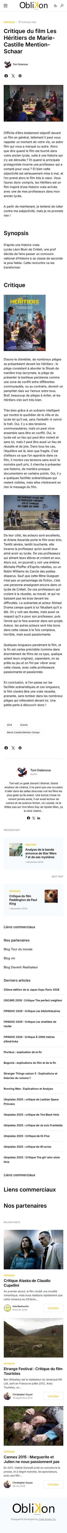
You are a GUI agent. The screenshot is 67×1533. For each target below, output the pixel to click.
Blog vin (9, 958)
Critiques (9, 22)
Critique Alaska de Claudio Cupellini (27, 1283)
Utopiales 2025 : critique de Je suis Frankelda (33, 1125)
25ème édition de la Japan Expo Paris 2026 (31, 989)
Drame (24, 724)
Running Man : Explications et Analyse (28, 1088)
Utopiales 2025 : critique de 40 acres (27, 1146)
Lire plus (53, 1308)
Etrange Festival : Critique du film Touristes (33, 1371)
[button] (5, 5)
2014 (9, 724)
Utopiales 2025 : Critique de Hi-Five (27, 1136)
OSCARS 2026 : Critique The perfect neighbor (33, 1000)
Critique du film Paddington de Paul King (23, 899)
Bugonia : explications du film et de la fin (30, 1062)
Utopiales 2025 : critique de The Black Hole (31, 1114)
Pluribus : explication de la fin (23, 1052)
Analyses (30, 844)
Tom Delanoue (20, 64)
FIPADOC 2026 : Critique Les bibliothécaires (32, 1011)
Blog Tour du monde (18, 949)
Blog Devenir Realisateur (21, 967)
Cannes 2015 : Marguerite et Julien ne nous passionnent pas (32, 1459)
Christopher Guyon (23, 1394)
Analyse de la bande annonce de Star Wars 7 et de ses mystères (41, 853)
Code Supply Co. (47, 1519)
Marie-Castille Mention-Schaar (23, 732)
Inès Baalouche (21, 1306)
